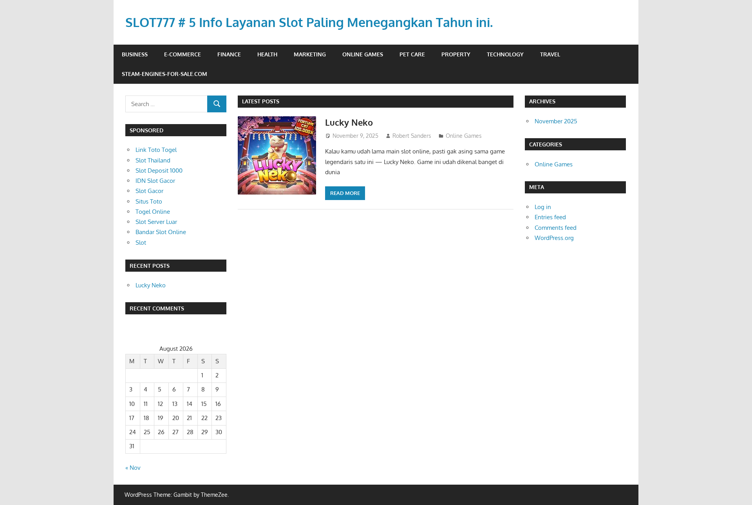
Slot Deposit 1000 (159, 170)
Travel (550, 54)
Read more (345, 193)
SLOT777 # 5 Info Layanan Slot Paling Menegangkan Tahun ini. (309, 22)
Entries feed (550, 217)
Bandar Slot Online (161, 232)
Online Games (362, 54)
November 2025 (556, 121)
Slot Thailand (153, 160)
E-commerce (182, 54)
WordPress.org (554, 238)
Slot (141, 242)
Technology (505, 54)
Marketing (310, 54)
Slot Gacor (149, 191)
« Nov (133, 467)
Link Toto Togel (156, 149)
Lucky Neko (349, 122)
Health (267, 54)
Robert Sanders (411, 135)
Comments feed (556, 227)
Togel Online (153, 211)
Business (135, 54)
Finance (229, 54)
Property (455, 54)
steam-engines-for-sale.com (164, 73)
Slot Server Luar (156, 221)
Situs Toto (149, 201)
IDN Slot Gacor (155, 180)
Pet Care (412, 54)
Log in (543, 207)
